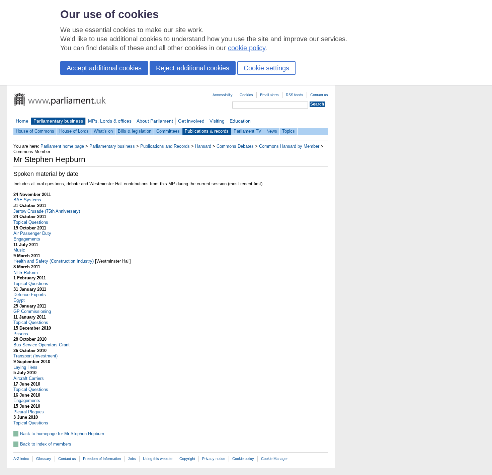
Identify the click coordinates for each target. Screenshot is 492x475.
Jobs (132, 459)
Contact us (319, 95)
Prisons (20, 333)
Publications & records (207, 131)
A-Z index (21, 459)
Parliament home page (62, 146)
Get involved (191, 121)
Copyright (187, 459)
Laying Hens (25, 367)
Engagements (26, 239)
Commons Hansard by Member (289, 146)
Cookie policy (243, 459)
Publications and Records (165, 146)
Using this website (157, 459)
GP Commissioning (32, 311)
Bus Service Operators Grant (41, 344)
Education (240, 121)
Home (22, 121)
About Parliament (155, 121)
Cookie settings (266, 68)
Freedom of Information (102, 459)
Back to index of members (45, 444)
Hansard (203, 146)
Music (19, 250)
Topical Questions (30, 222)
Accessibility (223, 95)
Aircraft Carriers (28, 378)
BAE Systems (27, 199)
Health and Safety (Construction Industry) (53, 261)
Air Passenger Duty (32, 233)
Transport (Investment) (35, 355)
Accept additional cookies (104, 68)
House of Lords (74, 131)
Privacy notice (213, 459)
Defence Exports (29, 294)
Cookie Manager (274, 459)
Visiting (217, 121)
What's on (103, 131)
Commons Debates (235, 146)
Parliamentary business (58, 121)
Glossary (43, 459)
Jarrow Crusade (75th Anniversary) (46, 211)
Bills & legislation (134, 131)
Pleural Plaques (28, 411)
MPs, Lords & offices (110, 121)
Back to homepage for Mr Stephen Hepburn (62, 433)
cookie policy (246, 48)
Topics (288, 131)
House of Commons (35, 131)
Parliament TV (247, 131)
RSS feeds (294, 95)
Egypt (19, 300)
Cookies (246, 95)
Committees (168, 131)
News (271, 131)
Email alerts (269, 95)
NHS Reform (25, 272)
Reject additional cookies (192, 68)
